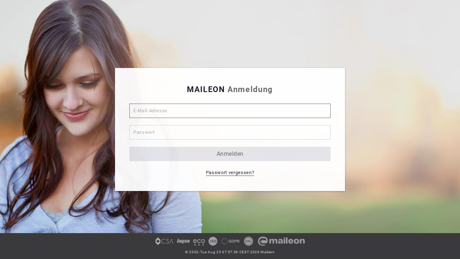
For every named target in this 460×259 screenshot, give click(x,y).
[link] (164, 244)
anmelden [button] (230, 153)
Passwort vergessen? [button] (230, 172)
